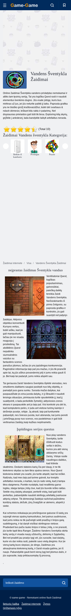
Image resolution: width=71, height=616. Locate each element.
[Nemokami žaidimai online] (24, 5)
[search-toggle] (52, 5)
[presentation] (6, 146)
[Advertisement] (53, 40)
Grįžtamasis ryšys (12, 608)
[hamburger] (5, 5)
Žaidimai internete (31, 604)
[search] (64, 582)
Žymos (46, 604)
